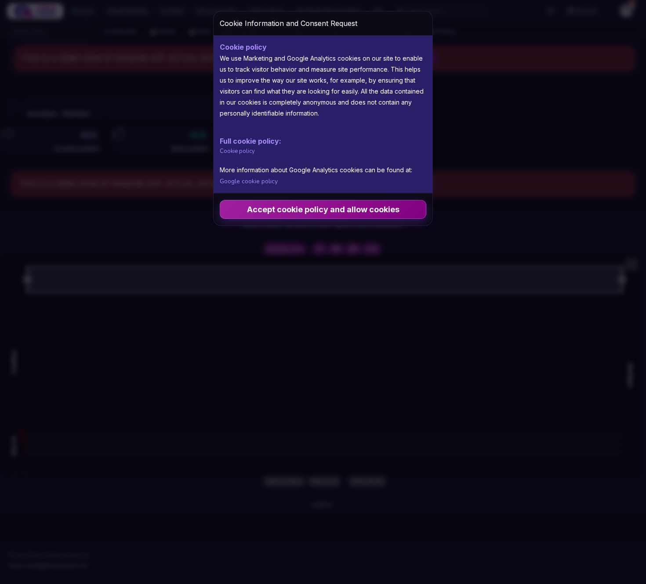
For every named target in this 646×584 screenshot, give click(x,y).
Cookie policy (237, 151)
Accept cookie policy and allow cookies (323, 209)
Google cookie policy (249, 181)
